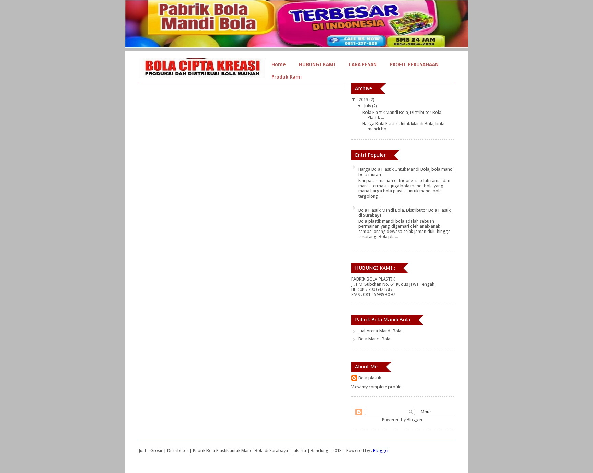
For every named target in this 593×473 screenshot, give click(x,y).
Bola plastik (369, 377)
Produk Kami (286, 77)
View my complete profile (376, 386)
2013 (364, 99)
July (368, 105)
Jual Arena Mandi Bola (380, 330)
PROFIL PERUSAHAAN (414, 64)
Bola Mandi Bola (374, 338)
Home (278, 64)
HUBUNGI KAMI (317, 64)
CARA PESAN (363, 64)
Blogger (415, 419)
